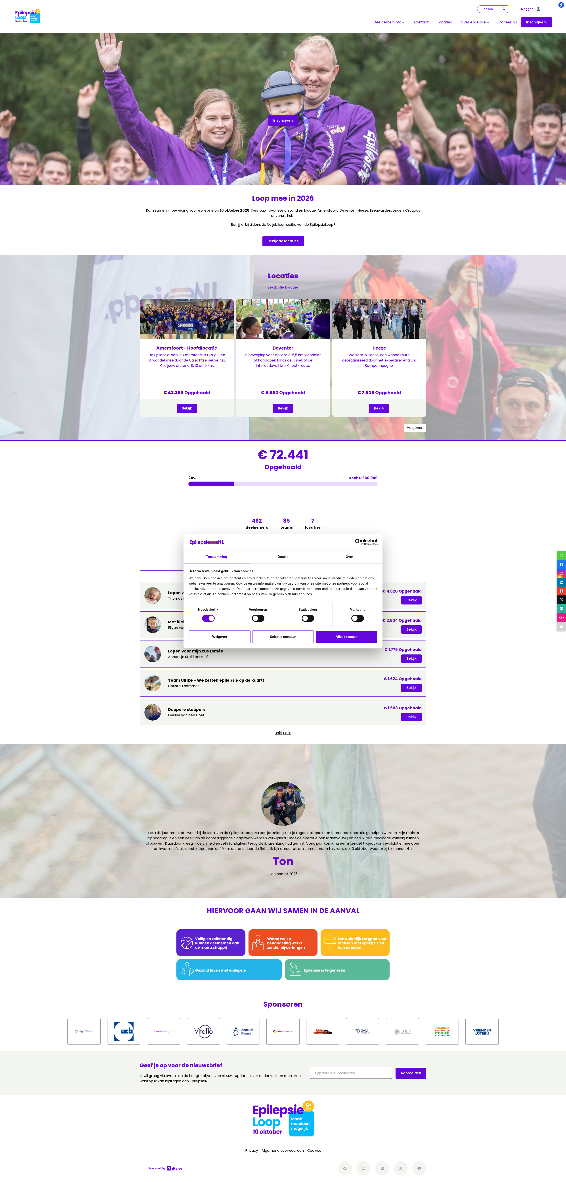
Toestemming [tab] (216, 556)
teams (286, 523)
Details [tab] (283, 556)
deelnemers (257, 523)
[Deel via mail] (561, 608)
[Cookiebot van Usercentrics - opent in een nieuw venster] (358, 542)
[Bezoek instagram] (363, 1168)
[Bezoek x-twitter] (401, 1168)
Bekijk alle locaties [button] (283, 287)
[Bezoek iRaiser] (166, 1168)
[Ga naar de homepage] (27, 16)
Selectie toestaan (283, 637)
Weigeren (219, 637)
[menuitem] (389, 22)
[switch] (258, 618)
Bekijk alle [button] (283, 732)
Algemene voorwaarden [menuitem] (283, 1150)
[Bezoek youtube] (419, 1168)
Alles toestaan (347, 637)
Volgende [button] (415, 427)
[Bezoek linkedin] (382, 1168)
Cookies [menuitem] (314, 1150)
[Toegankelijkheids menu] (561, 5)
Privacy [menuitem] (251, 1150)
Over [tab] (349, 556)
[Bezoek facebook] (345, 1168)
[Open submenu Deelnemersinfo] (403, 22)
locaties (313, 523)
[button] (351, 1073)
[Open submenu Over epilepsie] (488, 22)
